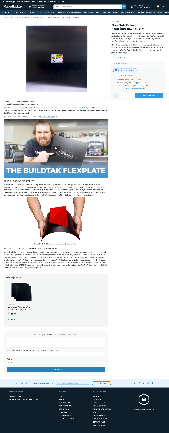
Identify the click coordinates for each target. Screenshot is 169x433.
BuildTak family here (48, 117)
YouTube (152, 383)
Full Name (10, 359)
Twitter (134, 383)
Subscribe (101, 383)
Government (65, 416)
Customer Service (45, 2)
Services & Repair (67, 419)
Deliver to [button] (136, 89)
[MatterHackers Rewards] (116, 70)
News (61, 399)
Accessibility (99, 425)
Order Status (99, 403)
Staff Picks (23, 12)
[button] (39, 6)
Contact (97, 399)
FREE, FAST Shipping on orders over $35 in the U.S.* (20, 2)
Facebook (130, 383)
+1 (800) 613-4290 (58, 2)
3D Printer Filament (47, 12)
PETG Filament (113, 12)
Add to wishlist (121, 57)
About (96, 396)
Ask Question (56, 370)
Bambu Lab (60, 12)
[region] (56, 59)
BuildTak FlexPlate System (71, 17)
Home (6, 17)
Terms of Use (99, 422)
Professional (65, 406)
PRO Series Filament (128, 12)
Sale (16, 12)
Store (11, 17)
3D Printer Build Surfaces (38, 17)
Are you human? (32, 350)
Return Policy (99, 416)
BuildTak (115, 21)
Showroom (64, 403)
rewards (132, 70)
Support (63, 412)
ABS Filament (101, 12)
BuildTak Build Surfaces (54, 17)
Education (64, 409)
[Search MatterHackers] (124, 6)
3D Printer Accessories (22, 17)
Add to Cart (149, 95)
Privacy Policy (100, 419)
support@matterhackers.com (23, 399)
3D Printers (34, 12)
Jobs (95, 412)
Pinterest (148, 383)
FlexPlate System (85, 108)
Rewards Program (102, 409)
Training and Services (74, 12)
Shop (61, 396)
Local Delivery (100, 406)
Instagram (139, 383)
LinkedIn (143, 383)
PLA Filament (89, 12)
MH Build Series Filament (146, 12)
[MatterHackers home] (13, 6)
